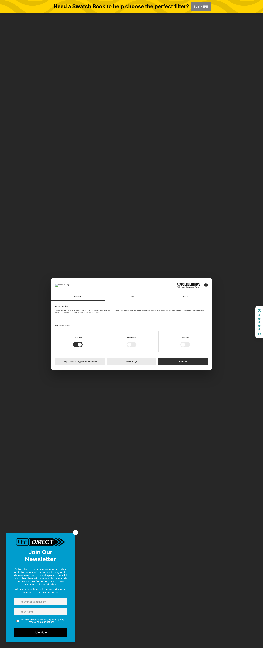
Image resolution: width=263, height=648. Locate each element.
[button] (259, 322)
